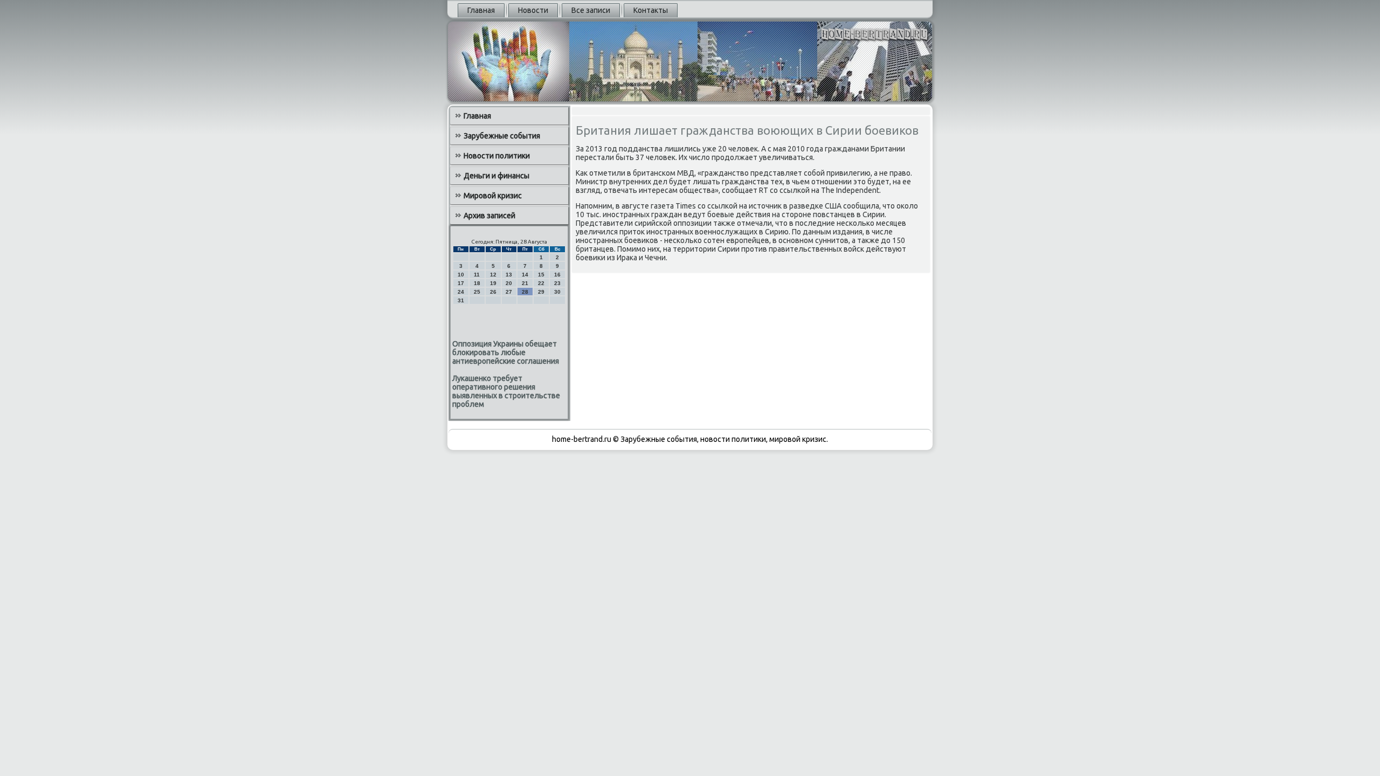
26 (493, 292)
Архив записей (489, 215)
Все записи (590, 10)
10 (461, 275)
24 (461, 292)
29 (541, 292)
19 (493, 283)
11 (477, 275)
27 (509, 292)
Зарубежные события (502, 135)
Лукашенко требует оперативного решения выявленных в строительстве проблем (506, 391)
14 (525, 275)
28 (525, 292)
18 (477, 283)
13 (509, 275)
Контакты (650, 10)
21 (525, 283)
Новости (533, 10)
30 (557, 292)
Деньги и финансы (496, 175)
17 (461, 283)
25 (477, 292)
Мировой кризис (493, 195)
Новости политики (497, 155)
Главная (481, 10)
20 (509, 283)
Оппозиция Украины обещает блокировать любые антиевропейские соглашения (505, 352)
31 (461, 300)
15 (541, 275)
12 (493, 275)
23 (557, 283)
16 (557, 275)
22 (541, 283)
